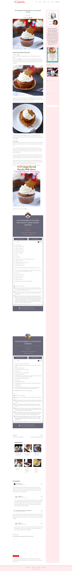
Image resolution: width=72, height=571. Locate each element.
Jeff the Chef (18, 483)
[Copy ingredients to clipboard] (18, 241)
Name (14, 552)
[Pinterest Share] (24, 17)
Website (35, 552)
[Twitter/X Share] (28, 17)
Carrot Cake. (16, 150)
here (32, 143)
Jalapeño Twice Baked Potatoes (18, 436)
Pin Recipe (35, 239)
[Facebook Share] (26, 17)
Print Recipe (21, 239)
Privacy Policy (44, 567)
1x (38, 360)
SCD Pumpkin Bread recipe (22, 376)
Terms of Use (38, 567)
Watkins (18, 388)
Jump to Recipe (28, 15)
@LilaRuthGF (35, 309)
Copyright (33, 567)
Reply (41, 496)
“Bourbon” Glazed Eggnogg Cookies (37, 436)
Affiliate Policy (28, 567)
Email (25, 552)
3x (41, 360)
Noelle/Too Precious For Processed (23, 510)
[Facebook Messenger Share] (31, 17)
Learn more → (54, 44)
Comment (15, 539)
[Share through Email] (29, 17)
